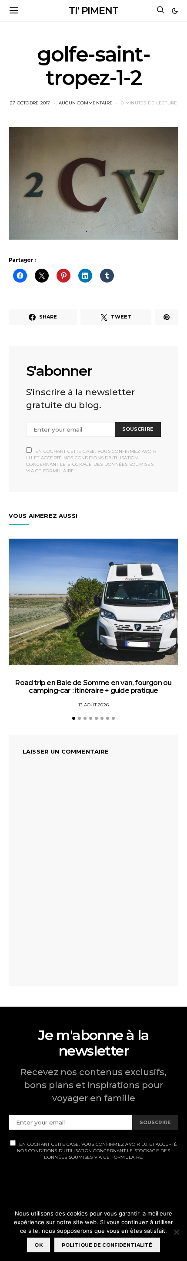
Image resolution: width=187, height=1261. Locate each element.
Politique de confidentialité (107, 1245)
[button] (174, 10)
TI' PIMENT (93, 10)
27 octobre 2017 (30, 103)
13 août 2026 (93, 705)
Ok (38, 1245)
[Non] (176, 1232)
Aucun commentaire (86, 103)
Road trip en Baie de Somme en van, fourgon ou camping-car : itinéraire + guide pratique (93, 687)
